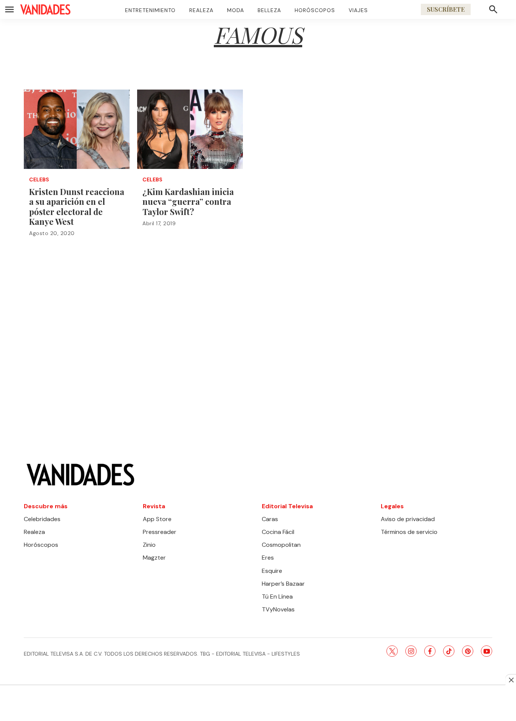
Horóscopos (315, 10)
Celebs (39, 179)
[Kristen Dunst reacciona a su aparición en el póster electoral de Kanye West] (77, 129)
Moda (235, 10)
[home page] (45, 9)
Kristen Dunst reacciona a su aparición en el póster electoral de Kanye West (76, 206)
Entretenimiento (150, 10)
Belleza (269, 10)
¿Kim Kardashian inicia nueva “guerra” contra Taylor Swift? (188, 201)
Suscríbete (446, 9)
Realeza (201, 10)
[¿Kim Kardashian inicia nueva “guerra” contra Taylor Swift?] (190, 129)
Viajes (358, 10)
